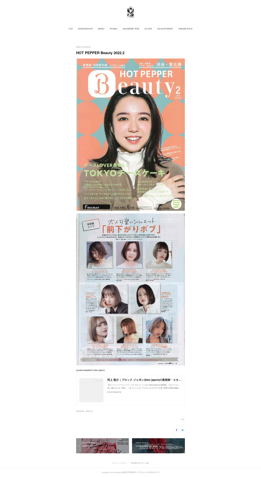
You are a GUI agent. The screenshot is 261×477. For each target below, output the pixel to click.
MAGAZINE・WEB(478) (84, 411)
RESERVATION (85, 28)
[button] (71, 28)
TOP (71, 28)
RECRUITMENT (165, 28)
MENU (101, 28)
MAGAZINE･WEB (131, 28)
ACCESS (148, 28)
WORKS (113, 28)
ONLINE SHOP (185, 28)
